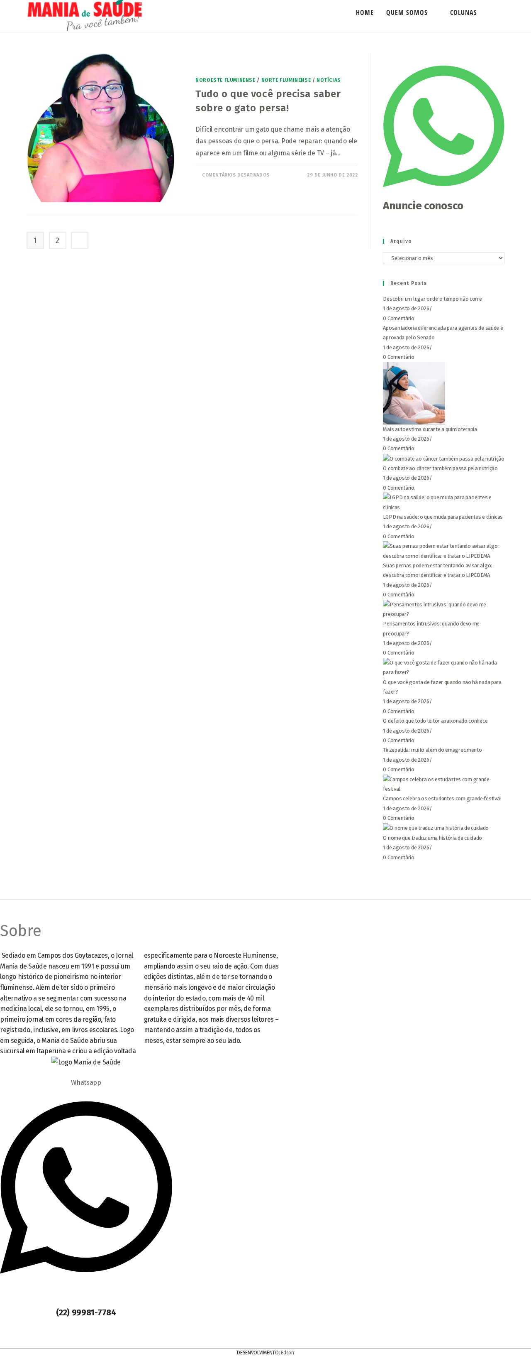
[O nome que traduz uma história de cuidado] (436, 828)
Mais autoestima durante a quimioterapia (430, 429)
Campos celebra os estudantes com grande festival (442, 798)
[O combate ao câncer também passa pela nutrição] (443, 458)
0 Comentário (398, 318)
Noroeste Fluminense (225, 80)
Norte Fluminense (286, 80)
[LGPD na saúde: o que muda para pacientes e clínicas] (443, 502)
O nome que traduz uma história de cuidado (432, 838)
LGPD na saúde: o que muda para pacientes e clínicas (443, 517)
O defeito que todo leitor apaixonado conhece (435, 721)
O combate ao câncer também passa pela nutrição (440, 468)
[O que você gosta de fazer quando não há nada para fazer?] (443, 667)
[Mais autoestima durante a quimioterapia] (414, 393)
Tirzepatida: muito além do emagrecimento (432, 750)
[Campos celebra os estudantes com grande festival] (443, 783)
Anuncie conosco (423, 205)
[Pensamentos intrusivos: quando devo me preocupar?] (443, 609)
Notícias (329, 80)
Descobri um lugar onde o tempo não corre (432, 299)
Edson (287, 1353)
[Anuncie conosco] (443, 194)
